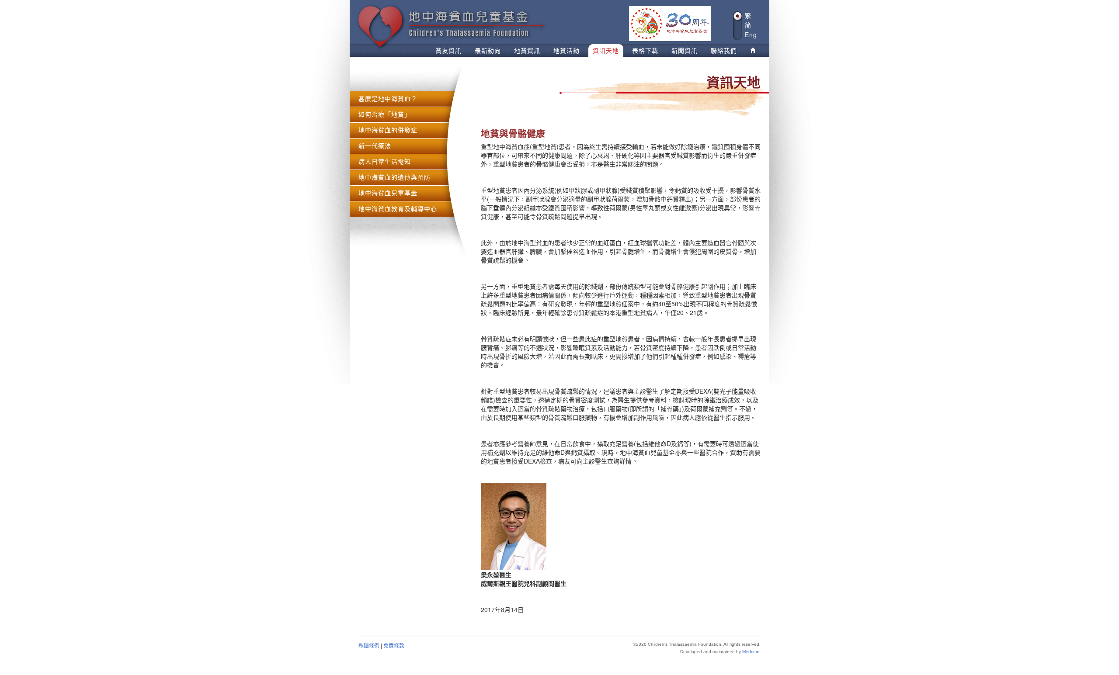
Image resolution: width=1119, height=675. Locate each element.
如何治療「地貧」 (384, 114)
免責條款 (393, 645)
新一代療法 (374, 145)
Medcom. (751, 651)
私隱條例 (368, 645)
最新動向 (488, 50)
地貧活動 (566, 50)
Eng (751, 35)
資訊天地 (606, 50)
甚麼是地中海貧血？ (387, 98)
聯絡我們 (724, 50)
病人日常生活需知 (384, 161)
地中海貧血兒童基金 (387, 192)
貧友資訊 (448, 50)
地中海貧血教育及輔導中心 (397, 208)
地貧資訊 (527, 50)
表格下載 (645, 50)
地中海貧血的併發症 (387, 129)
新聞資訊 (684, 50)
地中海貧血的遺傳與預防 (394, 177)
